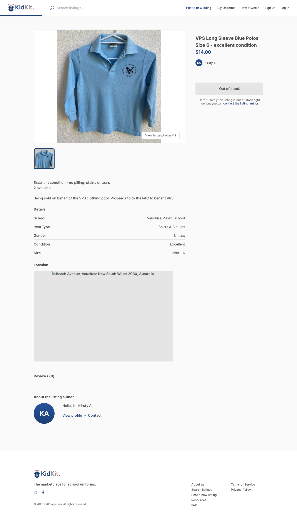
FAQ (194, 505)
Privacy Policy (241, 489)
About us (197, 484)
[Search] (52, 8)
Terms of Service (243, 484)
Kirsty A (210, 63)
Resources (199, 500)
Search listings (201, 489)
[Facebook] (42, 492)
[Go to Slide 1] (44, 158)
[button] (109, 86)
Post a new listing (204, 495)
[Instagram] (37, 492)
